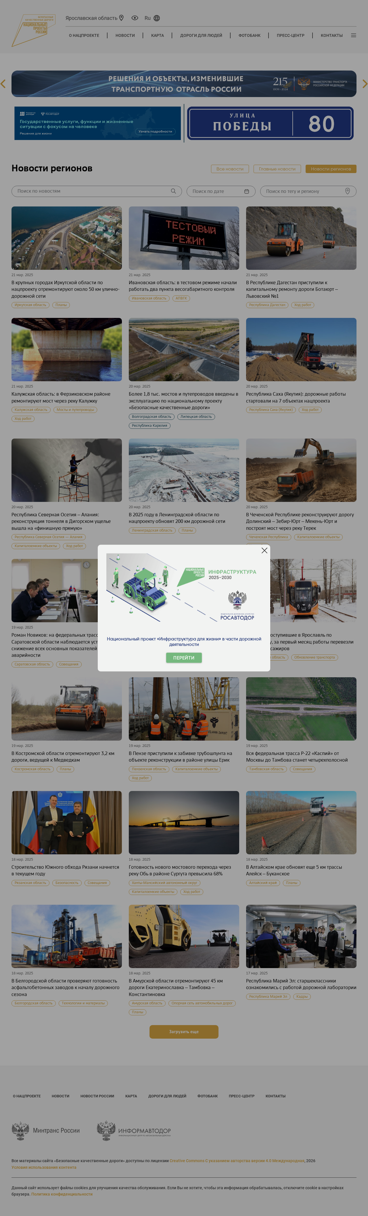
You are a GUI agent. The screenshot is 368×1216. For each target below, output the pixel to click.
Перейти (184, 658)
